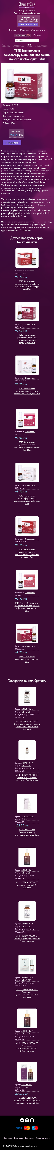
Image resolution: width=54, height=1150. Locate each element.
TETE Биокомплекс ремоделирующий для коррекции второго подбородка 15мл (27, 339)
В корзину (12, 142)
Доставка (13, 30)
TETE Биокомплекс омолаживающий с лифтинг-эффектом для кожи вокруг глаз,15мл (27, 285)
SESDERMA (26, 1084)
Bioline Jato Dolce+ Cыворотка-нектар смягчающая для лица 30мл (27, 832)
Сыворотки (19, 116)
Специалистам (38, 30)
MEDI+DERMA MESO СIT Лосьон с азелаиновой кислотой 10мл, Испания (27, 777)
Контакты (24, 30)
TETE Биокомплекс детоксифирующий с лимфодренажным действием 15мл (27, 500)
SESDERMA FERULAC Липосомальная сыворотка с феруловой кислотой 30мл (27, 1100)
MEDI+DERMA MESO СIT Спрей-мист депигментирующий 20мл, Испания (27, 993)
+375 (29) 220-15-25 (28, 20)
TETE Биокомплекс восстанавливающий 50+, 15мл (27, 659)
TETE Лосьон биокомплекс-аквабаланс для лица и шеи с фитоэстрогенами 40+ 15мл (27, 607)
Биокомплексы (17, 112)
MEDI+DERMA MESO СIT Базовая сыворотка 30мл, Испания (27, 885)
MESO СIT (26, 712)
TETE (12, 108)
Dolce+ (25, 819)
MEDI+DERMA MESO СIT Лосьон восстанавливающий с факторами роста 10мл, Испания (27, 725)
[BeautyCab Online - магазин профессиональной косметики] (27, 8)
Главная (8, 1138)
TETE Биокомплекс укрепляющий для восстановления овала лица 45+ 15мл (27, 446)
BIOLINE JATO (27, 816)
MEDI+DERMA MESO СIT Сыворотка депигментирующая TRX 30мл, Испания (27, 1047)
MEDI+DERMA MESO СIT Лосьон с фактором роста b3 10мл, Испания (27, 938)
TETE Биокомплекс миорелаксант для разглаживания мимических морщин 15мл (27, 553)
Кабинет (37, 35)
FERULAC (26, 1087)
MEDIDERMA (27, 709)
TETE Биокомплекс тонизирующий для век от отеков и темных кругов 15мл (27, 391)
